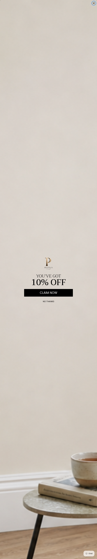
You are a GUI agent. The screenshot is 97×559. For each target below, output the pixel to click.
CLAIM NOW (48, 293)
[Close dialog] (94, 3)
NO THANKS (48, 301)
